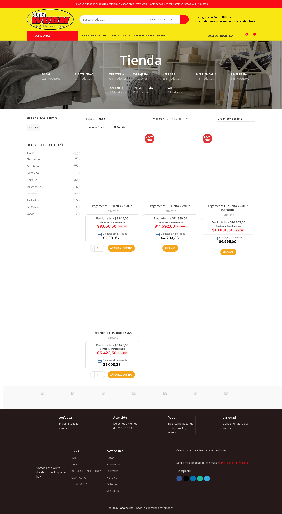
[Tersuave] (51, 397)
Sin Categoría (35, 207)
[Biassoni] (236, 397)
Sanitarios (33, 200)
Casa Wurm (126, 508)
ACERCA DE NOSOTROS (86, 471)
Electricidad (34, 159)
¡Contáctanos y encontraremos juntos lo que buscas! (178, 4)
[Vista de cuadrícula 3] (203, 119)
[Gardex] (113, 397)
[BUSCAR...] (184, 19)
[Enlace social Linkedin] (193, 478)
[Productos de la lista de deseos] (238, 36)
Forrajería (33, 173)
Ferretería (33, 166)
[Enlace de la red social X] (186, 478)
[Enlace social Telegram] (207, 478)
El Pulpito (119, 127)
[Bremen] (205, 397)
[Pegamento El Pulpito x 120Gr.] (112, 167)
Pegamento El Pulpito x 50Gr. (112, 332)
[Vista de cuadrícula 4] (209, 119)
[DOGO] (144, 397)
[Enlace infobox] (61, 424)
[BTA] (174, 397)
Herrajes (32, 180)
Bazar (30, 152)
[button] (121, 248)
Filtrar (33, 127)
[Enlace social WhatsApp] (200, 478)
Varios (30, 214)
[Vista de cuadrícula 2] (197, 119)
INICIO (75, 458)
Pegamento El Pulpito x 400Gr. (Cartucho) (228, 208)
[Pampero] (82, 397)
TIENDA (76, 464)
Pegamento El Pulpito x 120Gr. (112, 206)
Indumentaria (35, 187)
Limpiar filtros (96, 127)
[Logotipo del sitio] (50, 19)
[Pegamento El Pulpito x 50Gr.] (112, 294)
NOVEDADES (79, 484)
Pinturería (33, 193)
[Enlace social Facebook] (179, 478)
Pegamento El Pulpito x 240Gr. (170, 206)
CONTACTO (78, 477)
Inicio (88, 119)
